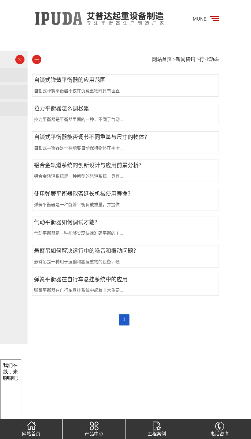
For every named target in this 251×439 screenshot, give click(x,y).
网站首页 (162, 59)
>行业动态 (208, 59)
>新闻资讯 (184, 59)
